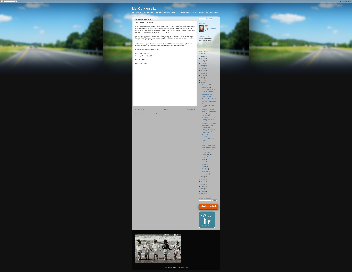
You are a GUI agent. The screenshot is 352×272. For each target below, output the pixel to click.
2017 (202, 75)
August (204, 157)
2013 (202, 177)
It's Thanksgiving (207, 94)
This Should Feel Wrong (209, 101)
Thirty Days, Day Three (209, 145)
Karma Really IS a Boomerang (207, 114)
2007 (202, 191)
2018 (202, 73)
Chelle (209, 25)
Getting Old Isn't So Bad (209, 89)
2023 (202, 61)
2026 (202, 53)
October (204, 152)
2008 (202, 189)
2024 (202, 58)
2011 (202, 181)
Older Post (190, 109)
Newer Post (139, 109)
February (205, 171)
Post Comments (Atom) (150, 113)
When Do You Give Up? (209, 111)
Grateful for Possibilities (209, 123)
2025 (202, 56)
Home (165, 109)
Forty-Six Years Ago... (208, 91)
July (203, 159)
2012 (202, 179)
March (204, 169)
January (204, 173)
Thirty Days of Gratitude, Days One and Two (209, 148)
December (205, 85)
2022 (202, 63)
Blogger (186, 267)
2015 (202, 80)
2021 (202, 66)
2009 (202, 186)
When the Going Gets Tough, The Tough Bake (208, 105)
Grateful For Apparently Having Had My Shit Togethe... (209, 119)
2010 (202, 184)
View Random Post (208, 206)
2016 (202, 78)
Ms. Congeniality (144, 8)
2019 (202, 70)
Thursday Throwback (208, 109)
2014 (202, 82)
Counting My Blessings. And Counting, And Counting (209, 131)
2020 (202, 68)
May (203, 164)
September (205, 154)
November (205, 87)
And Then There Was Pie (209, 99)
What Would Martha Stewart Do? (208, 126)
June (204, 161)
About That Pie (206, 96)
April (203, 166)
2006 (202, 193)
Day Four (204, 142)
